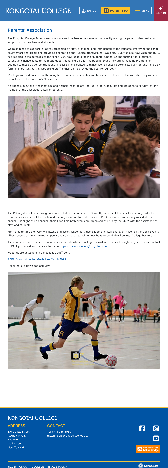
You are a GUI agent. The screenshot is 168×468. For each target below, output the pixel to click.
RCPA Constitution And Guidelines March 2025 (37, 259)
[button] (115, 10)
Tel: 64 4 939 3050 (59, 431)
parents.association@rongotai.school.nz (88, 246)
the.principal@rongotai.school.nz (67, 435)
